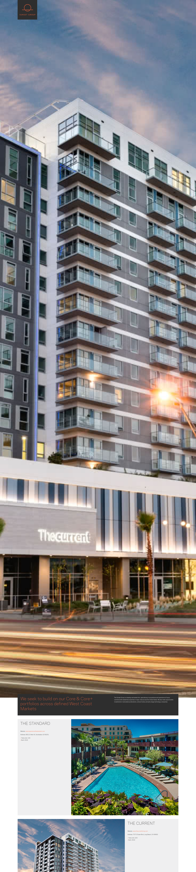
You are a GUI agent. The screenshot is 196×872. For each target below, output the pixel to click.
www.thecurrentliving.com (140, 831)
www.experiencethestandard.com (35, 731)
